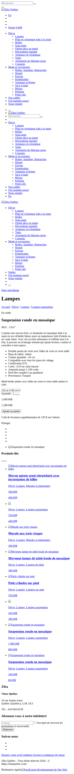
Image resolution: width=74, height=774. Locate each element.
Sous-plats (20, 45)
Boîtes (18, 42)
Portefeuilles (22, 79)
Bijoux (19, 88)
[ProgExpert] (44, 769)
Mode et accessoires (19, 67)
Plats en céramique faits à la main (33, 39)
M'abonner (8, 729)
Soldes (11, 272)
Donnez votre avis (11, 755)
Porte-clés (20, 94)
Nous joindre (15, 103)
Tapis (18, 57)
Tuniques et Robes (25, 82)
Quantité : (7, 393)
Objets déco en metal (26, 48)
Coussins (20, 64)
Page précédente (10, 290)
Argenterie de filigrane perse (30, 60)
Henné (18, 73)
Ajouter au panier (11, 411)
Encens (19, 76)
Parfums (19, 91)
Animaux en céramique (27, 54)
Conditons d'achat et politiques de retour (43, 755)
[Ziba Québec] (9, 9)
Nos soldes (14, 97)
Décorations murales (26, 51)
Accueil (5, 307)
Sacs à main (21, 85)
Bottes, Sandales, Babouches (30, 70)
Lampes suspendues (42, 307)
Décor (11, 33)
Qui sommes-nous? (18, 100)
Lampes (19, 36)
